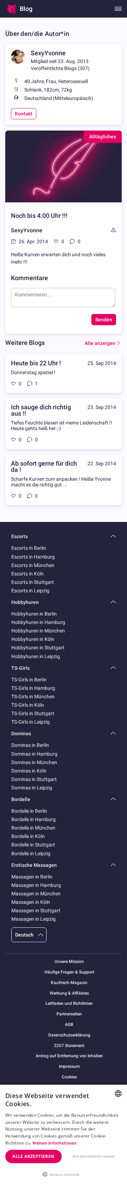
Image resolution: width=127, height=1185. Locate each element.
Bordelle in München (33, 828)
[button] (63, 1174)
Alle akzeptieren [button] (33, 1156)
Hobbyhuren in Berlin (34, 614)
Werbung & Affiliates (69, 993)
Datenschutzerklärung (69, 1035)
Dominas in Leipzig (31, 787)
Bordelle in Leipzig (30, 853)
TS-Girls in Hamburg (33, 688)
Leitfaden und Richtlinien (69, 1003)
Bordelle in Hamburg (33, 819)
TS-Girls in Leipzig (30, 722)
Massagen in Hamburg (36, 885)
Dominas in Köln (29, 771)
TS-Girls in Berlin (29, 679)
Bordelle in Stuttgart (33, 844)
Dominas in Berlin (30, 745)
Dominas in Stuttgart (34, 779)
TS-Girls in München (33, 696)
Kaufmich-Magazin (69, 983)
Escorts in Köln (27, 573)
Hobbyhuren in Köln (32, 639)
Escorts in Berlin (28, 548)
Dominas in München (34, 762)
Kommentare (29, 278)
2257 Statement (69, 1046)
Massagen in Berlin (32, 877)
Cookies (69, 1076)
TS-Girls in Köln (27, 705)
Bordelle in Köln (28, 836)
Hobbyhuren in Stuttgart (38, 647)
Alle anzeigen (100, 343)
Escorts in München (32, 565)
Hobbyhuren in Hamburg (38, 622)
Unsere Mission (69, 961)
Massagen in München (36, 893)
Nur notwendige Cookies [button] (93, 1156)
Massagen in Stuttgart (35, 910)
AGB (69, 1024)
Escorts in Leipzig (30, 590)
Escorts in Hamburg (33, 557)
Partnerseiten (69, 1014)
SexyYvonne (48, 53)
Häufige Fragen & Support (69, 972)
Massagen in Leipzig (33, 919)
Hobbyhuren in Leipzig (35, 656)
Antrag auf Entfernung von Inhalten (69, 1056)
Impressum (69, 1066)
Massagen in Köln (30, 902)
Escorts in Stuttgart (32, 582)
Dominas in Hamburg (34, 754)
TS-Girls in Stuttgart (32, 713)
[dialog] (63, 1135)
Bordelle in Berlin (29, 811)
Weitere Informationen (54, 1143)
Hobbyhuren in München (38, 631)
